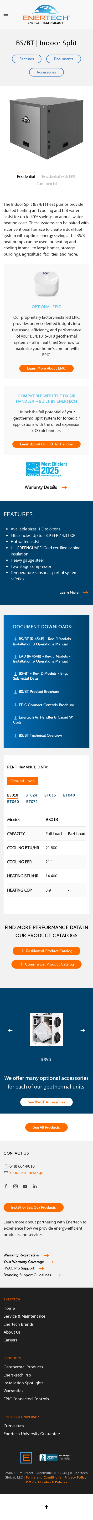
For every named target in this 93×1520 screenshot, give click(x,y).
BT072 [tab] (32, 802)
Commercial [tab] (46, 183)
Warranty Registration (21, 1255)
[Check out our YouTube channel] (25, 1186)
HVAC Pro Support (19, 1268)
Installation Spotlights (24, 1383)
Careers (10, 1340)
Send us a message (26, 1172)
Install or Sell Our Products (33, 1207)
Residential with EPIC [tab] (59, 176)
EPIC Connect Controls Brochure (46, 705)
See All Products (46, 1127)
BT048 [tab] (69, 795)
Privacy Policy (75, 1477)
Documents (63, 59)
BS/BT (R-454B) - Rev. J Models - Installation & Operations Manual (43, 641)
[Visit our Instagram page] (15, 1186)
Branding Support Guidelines (27, 1275)
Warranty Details (41, 487)
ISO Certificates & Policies (46, 1482)
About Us (12, 1332)
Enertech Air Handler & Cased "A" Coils (43, 719)
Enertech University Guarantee (32, 1433)
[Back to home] (46, 14)
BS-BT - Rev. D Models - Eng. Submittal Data (40, 676)
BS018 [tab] (12, 795)
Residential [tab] (26, 176)
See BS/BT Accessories (46, 1102)
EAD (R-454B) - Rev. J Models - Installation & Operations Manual (42, 658)
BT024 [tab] (31, 795)
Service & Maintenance (24, 1316)
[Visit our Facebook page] (6, 1186)
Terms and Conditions (44, 1477)
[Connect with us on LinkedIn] (34, 1186)
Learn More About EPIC (46, 368)
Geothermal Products (23, 1367)
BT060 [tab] (13, 802)
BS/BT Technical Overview (40, 735)
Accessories (46, 72)
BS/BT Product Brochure (38, 691)
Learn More (69, 592)
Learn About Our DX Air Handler (46, 444)
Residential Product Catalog (49, 951)
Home (9, 1308)
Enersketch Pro (17, 1375)
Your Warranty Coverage (24, 1262)
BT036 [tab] (50, 795)
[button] (6, 14)
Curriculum (14, 1425)
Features (27, 59)
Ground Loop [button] (22, 781)
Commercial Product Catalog (49, 964)
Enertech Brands (19, 1324)
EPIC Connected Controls (26, 1399)
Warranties (13, 1390)
